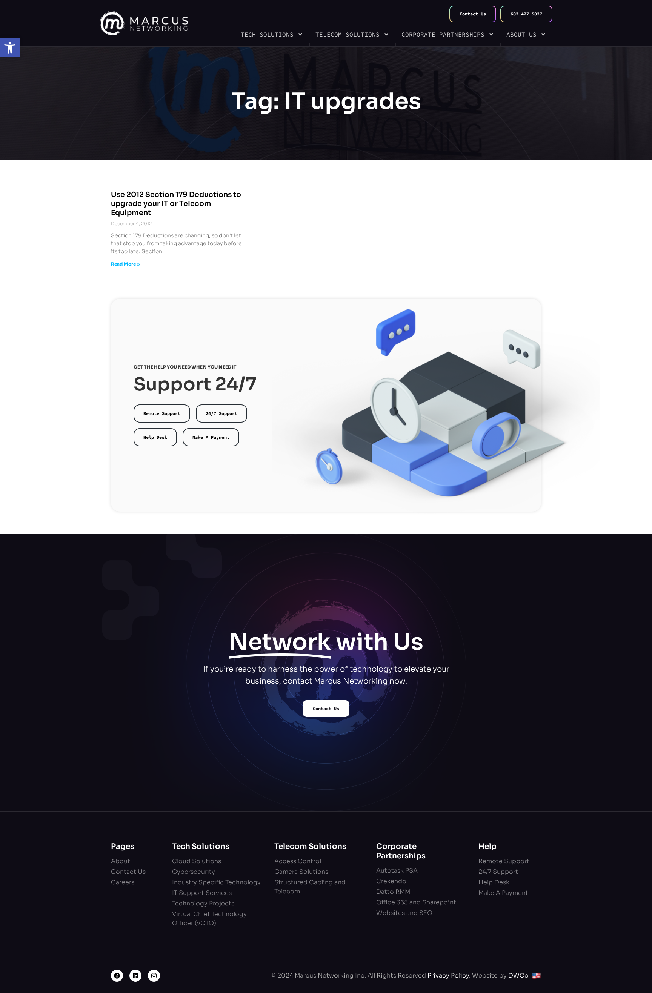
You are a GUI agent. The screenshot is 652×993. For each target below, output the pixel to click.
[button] (10, 47)
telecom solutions (347, 34)
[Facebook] (117, 976)
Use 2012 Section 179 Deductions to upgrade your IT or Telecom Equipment (176, 203)
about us (521, 34)
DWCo (518, 975)
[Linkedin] (135, 976)
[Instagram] (154, 976)
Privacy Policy (448, 975)
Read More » (125, 264)
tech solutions (267, 34)
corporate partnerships (442, 34)
